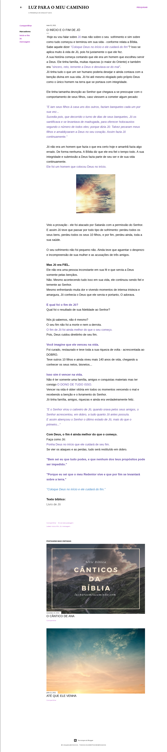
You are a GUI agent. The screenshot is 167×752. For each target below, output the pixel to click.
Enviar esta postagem (65, 523)
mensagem (25, 42)
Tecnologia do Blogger (85, 740)
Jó (21, 39)
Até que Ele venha (61, 695)
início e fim (25, 35)
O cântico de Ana (60, 616)
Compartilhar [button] (26, 26)
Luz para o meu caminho (58, 7)
